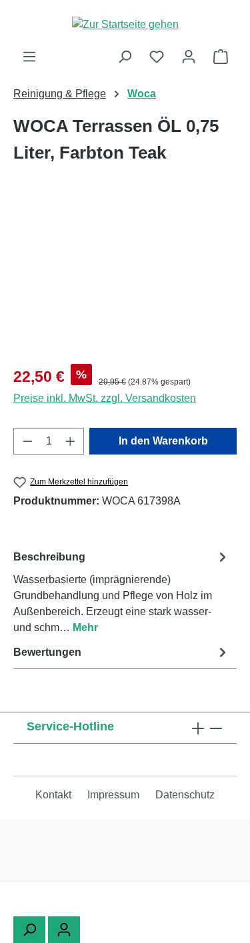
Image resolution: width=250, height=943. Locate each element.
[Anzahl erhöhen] (71, 441)
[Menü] (29, 56)
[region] (125, 278)
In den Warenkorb (163, 441)
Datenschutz (185, 794)
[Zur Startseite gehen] (125, 24)
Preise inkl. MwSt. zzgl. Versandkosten (104, 398)
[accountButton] (64, 929)
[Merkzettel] (157, 56)
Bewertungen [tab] (47, 652)
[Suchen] (125, 56)
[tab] (121, 591)
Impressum (113, 794)
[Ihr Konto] (189, 56)
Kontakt (53, 794)
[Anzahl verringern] (27, 441)
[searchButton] (29, 929)
